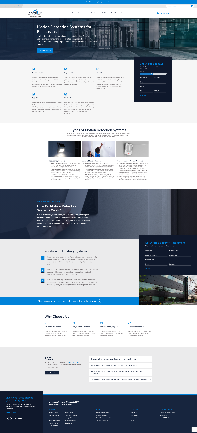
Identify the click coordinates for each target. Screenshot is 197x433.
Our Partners (135, 418)
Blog (132, 420)
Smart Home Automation (104, 418)
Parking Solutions (54, 423)
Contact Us (124, 13)
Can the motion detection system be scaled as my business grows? (114, 365)
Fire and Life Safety (71, 415)
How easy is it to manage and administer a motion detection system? (115, 359)
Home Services (92, 13)
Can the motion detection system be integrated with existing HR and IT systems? (119, 379)
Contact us (73, 362)
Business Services (77, 13)
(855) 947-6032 (165, 418)
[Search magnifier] (192, 6)
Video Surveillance (70, 420)
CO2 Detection (53, 425)
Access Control (53, 412)
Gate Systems (69, 423)
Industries (104, 13)
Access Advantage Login (9, 6)
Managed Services (70, 418)
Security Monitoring (55, 420)
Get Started (44, 50)
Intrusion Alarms (54, 418)
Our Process (134, 415)
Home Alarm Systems (102, 412)
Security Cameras (101, 415)
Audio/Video (69, 412)
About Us (114, 13)
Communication (54, 415)
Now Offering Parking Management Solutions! (98, 2)
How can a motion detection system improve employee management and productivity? (116, 372)
